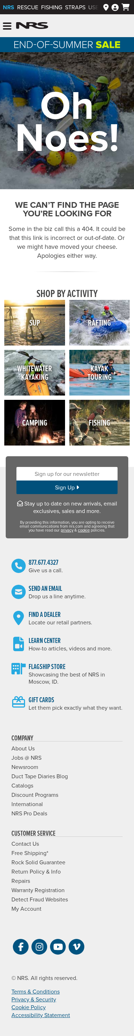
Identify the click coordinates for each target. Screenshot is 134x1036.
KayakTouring (99, 372)
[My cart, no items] (125, 7)
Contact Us (25, 844)
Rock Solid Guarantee (38, 862)
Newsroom (24, 767)
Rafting (99, 322)
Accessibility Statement (40, 1015)
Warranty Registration (38, 890)
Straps (75, 7)
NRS (8, 7)
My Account (26, 908)
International (27, 804)
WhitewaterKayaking (34, 372)
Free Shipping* (29, 853)
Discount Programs (34, 795)
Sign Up (65, 487)
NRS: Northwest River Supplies (32, 25)
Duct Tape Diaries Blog (39, 776)
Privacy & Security (33, 999)
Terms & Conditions (35, 991)
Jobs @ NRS (26, 757)
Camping (34, 422)
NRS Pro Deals (29, 813)
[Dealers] (106, 7)
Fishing (51, 7)
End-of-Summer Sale (67, 44)
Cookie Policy (28, 1007)
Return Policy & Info (36, 871)
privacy (67, 530)
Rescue (27, 7)
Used (95, 7)
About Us (23, 748)
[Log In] (115, 7)
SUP (34, 322)
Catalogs (22, 785)
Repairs (20, 881)
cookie (84, 530)
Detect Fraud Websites (39, 899)
